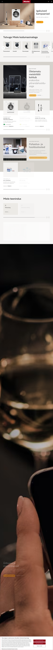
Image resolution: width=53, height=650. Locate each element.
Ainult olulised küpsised (39, 643)
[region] (26, 18)
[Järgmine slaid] (49, 31)
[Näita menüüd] (2, 1)
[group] (10, 113)
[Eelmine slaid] (47, 31)
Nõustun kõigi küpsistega (39, 640)
